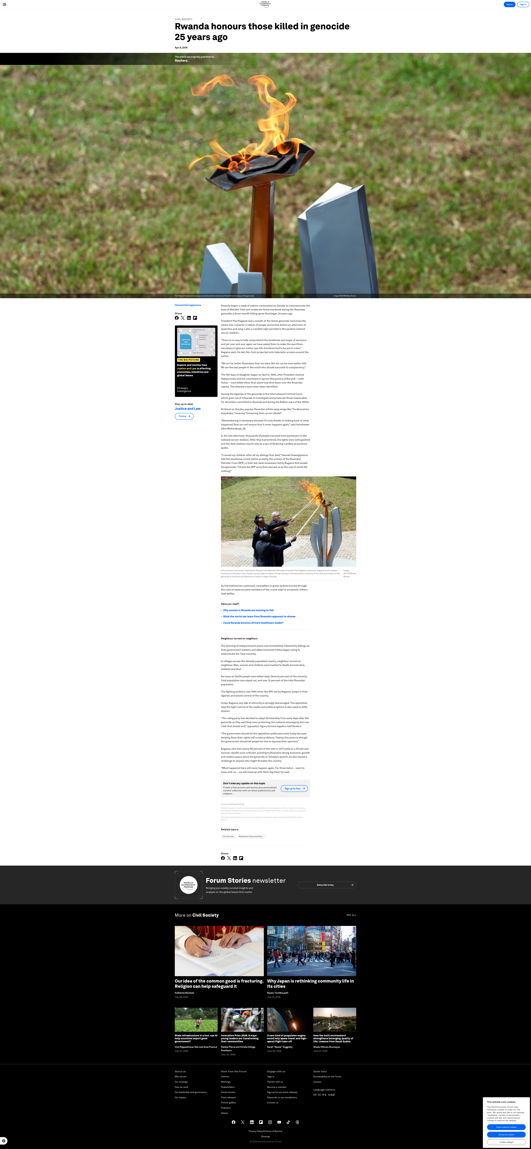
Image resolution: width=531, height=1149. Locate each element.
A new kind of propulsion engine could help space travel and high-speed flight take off (287, 1038)
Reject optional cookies (506, 1127)
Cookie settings (506, 1142)
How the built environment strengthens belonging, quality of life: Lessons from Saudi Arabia (333, 1038)
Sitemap (265, 1136)
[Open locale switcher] (3, 1140)
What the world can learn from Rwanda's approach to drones (259, 616)
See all (351, 915)
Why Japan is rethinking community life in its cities (310, 983)
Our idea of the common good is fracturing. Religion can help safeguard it (219, 983)
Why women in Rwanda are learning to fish (248, 610)
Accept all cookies (506, 1135)
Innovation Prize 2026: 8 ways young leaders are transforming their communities (239, 1038)
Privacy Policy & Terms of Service (265, 1131)
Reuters (181, 61)
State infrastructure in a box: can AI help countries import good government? (196, 1038)
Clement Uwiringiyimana (188, 305)
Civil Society (183, 19)
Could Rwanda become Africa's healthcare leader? (253, 622)
